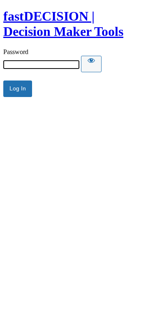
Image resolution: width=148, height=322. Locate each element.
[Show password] (91, 64)
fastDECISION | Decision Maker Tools (63, 24)
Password (15, 51)
